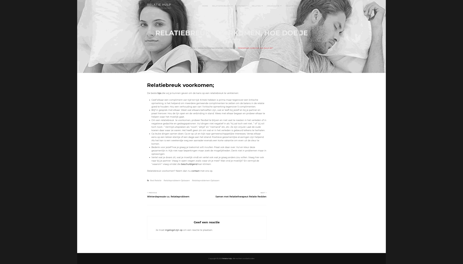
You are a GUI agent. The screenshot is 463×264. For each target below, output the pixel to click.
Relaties (256, 6)
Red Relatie (230, 48)
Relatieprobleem (221, 6)
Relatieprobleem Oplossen (177, 181)
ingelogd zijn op (174, 230)
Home (205, 6)
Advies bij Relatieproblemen (210, 48)
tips (159, 93)
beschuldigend (189, 164)
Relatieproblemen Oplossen (205, 181)
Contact (241, 6)
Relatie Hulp (159, 4)
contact (195, 171)
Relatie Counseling (296, 6)
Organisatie (273, 6)
